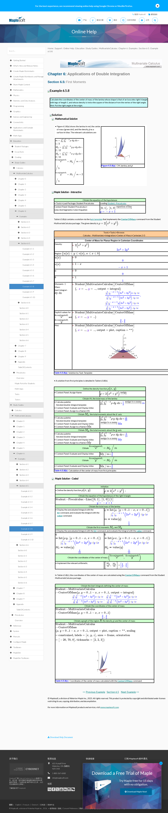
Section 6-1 (25, 222)
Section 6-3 (25, 232)
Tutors (17, 399)
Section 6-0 (24, 308)
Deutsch (35, 805)
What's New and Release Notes (25, 66)
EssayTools (19, 152)
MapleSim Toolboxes (21, 658)
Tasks (17, 394)
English (18, 805)
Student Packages (22, 146)
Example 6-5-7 (28, 281)
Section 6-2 (25, 227)
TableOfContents (25, 367)
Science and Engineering (22, 117)
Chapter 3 (22, 195)
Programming (18, 106)
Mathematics (18, 90)
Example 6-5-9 (28, 292)
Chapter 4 (22, 200)
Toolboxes (17, 647)
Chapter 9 (22, 356)
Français (26, 805)
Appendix (21, 362)
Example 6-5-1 (28, 249)
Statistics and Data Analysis (24, 101)
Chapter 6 (22, 211)
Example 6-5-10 (29, 297)
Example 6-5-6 (28, 276)
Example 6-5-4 (28, 265)
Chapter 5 (22, 206)
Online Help (68, 48)
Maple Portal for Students (25, 383)
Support (58, 48)
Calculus (19, 168)
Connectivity (18, 122)
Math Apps (17, 136)
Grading (18, 157)
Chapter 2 (22, 189)
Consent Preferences (70, 808)
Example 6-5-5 (28, 270)
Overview (20, 378)
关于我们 (13, 758)
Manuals (16, 636)
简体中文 (51, 805)
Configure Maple (19, 642)
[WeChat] (73, 789)
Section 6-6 (25, 302)
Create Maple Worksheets (23, 71)
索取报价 (154, 14)
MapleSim (17, 653)
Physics (16, 95)
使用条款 (53, 808)
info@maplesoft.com (60, 778)
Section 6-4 (25, 238)
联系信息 (52, 758)
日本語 (42, 805)
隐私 (59, 808)
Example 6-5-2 (28, 254)
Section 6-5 (25, 243)
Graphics (16, 111)
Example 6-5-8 (28, 286)
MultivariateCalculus (24, 173)
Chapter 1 (22, 184)
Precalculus (20, 372)
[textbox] (89, 129)
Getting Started (19, 60)
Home (50, 48)
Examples (23, 216)
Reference (17, 626)
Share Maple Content (21, 84)
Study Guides (20, 162)
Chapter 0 (22, 179)
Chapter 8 (22, 351)
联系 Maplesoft (140, 14)
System (16, 631)
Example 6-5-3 (28, 259)
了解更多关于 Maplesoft (17, 788)
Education (17, 141)
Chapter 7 (22, 346)
